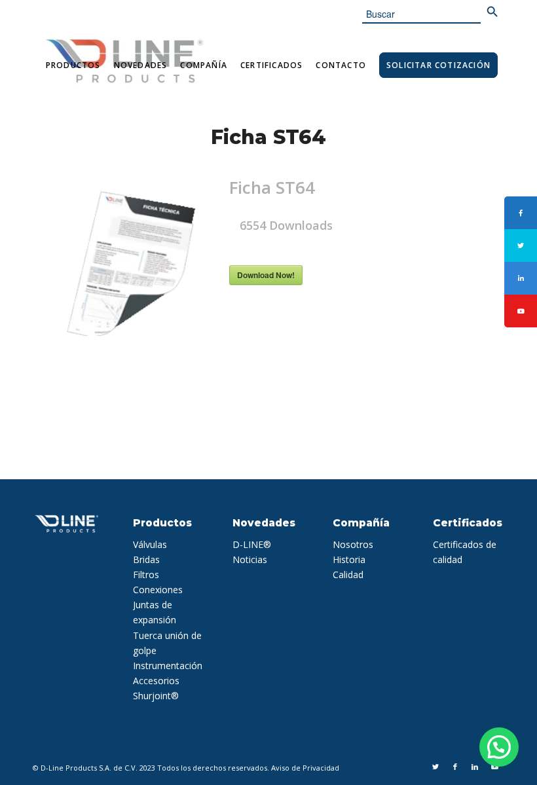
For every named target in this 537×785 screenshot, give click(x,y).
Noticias (249, 559)
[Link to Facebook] (455, 766)
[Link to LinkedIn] (475, 766)
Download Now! (266, 275)
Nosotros (353, 544)
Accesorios (156, 680)
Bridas (146, 559)
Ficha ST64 (268, 137)
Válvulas (150, 544)
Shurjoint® (156, 695)
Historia (349, 559)
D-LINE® (251, 544)
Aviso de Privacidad (305, 768)
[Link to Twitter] (435, 766)
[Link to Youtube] (494, 766)
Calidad (348, 574)
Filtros (146, 574)
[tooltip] (520, 212)
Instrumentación (167, 665)
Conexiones (158, 589)
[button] (499, 747)
